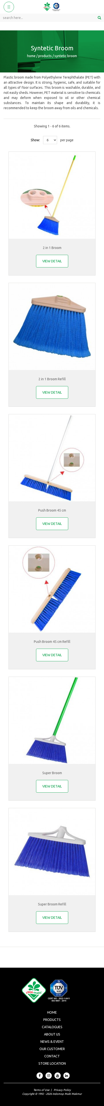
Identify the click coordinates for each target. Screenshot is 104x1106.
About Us (52, 1034)
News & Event (52, 1042)
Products (52, 1020)
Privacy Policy (62, 1089)
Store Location (52, 1063)
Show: (35, 140)
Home (52, 1012)
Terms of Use (41, 1089)
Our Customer (52, 1049)
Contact (52, 1056)
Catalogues (52, 1027)
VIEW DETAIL (52, 261)
